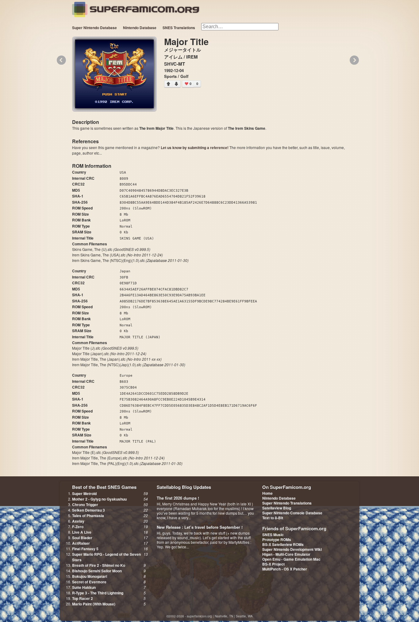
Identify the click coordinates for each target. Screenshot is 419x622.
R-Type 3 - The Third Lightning (97, 593)
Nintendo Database (139, 27)
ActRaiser (81, 543)
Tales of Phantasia (88, 515)
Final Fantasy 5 (85, 548)
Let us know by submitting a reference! (195, 147)
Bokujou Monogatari (89, 576)
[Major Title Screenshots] (114, 74)
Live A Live (81, 532)
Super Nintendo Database (94, 27)
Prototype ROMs (276, 539)
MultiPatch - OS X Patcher (284, 568)
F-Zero (77, 526)
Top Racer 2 (82, 598)
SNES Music (273, 534)
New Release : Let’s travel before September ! (200, 527)
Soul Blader (82, 537)
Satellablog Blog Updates (184, 487)
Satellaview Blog (276, 507)
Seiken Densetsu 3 (88, 510)
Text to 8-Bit (272, 517)
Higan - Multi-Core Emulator (286, 554)
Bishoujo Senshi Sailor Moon (97, 571)
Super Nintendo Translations (287, 503)
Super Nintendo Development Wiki (292, 549)
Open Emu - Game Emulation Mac (291, 559)
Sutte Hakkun (84, 587)
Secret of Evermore (89, 582)
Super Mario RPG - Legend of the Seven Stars (106, 556)
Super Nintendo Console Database (292, 512)
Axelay (78, 521)
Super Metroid (84, 493)
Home (267, 493)
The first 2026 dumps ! (178, 498)
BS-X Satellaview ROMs (283, 544)
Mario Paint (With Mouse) (93, 604)
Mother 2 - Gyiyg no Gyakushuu (99, 499)
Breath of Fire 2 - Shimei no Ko (98, 565)
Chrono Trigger (85, 504)
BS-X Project (273, 564)
